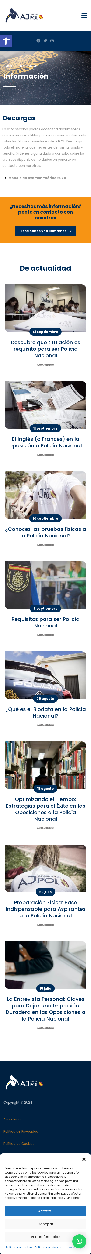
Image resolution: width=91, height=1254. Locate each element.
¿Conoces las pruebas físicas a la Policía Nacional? (45, 532)
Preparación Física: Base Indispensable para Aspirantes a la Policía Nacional (46, 909)
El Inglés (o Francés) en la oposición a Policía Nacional (45, 442)
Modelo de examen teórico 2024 (37, 177)
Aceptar (45, 1211)
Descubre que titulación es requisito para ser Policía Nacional (45, 349)
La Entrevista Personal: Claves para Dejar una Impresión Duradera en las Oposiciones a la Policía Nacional (45, 1008)
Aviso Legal (12, 1119)
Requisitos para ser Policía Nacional (45, 622)
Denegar (45, 1223)
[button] (6, 41)
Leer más (12, 308)
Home (8, 66)
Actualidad (45, 364)
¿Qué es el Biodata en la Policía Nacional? (45, 712)
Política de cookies (19, 1247)
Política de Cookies (19, 1143)
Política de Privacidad (21, 1131)
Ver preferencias (45, 1236)
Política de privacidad (51, 1247)
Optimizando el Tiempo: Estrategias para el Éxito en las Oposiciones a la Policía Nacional (45, 809)
